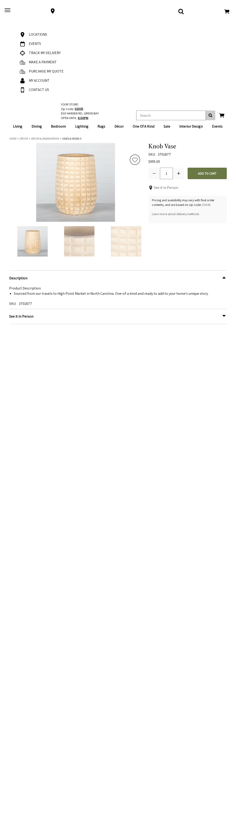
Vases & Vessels (71, 138)
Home (12, 138)
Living (17, 126)
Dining (37, 126)
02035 (206, 205)
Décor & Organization (45, 138)
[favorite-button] (135, 160)
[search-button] (210, 115)
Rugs (101, 126)
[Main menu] (8, 11)
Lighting (81, 126)
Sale (167, 126)
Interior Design (191, 126)
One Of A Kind (143, 126)
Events (217, 126)
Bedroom (58, 126)
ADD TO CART (207, 173)
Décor (119, 126)
